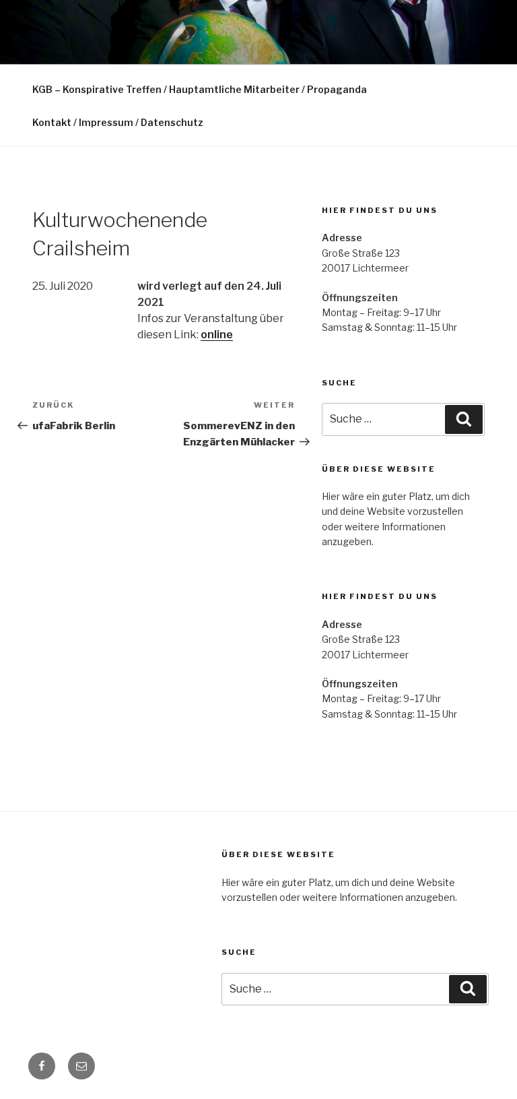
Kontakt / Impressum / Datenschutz (117, 122)
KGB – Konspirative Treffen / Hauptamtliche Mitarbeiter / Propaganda (199, 89)
